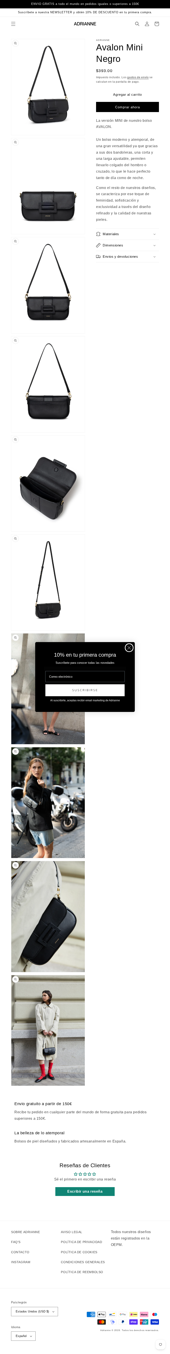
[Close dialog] (129, 648)
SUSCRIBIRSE (85, 690)
